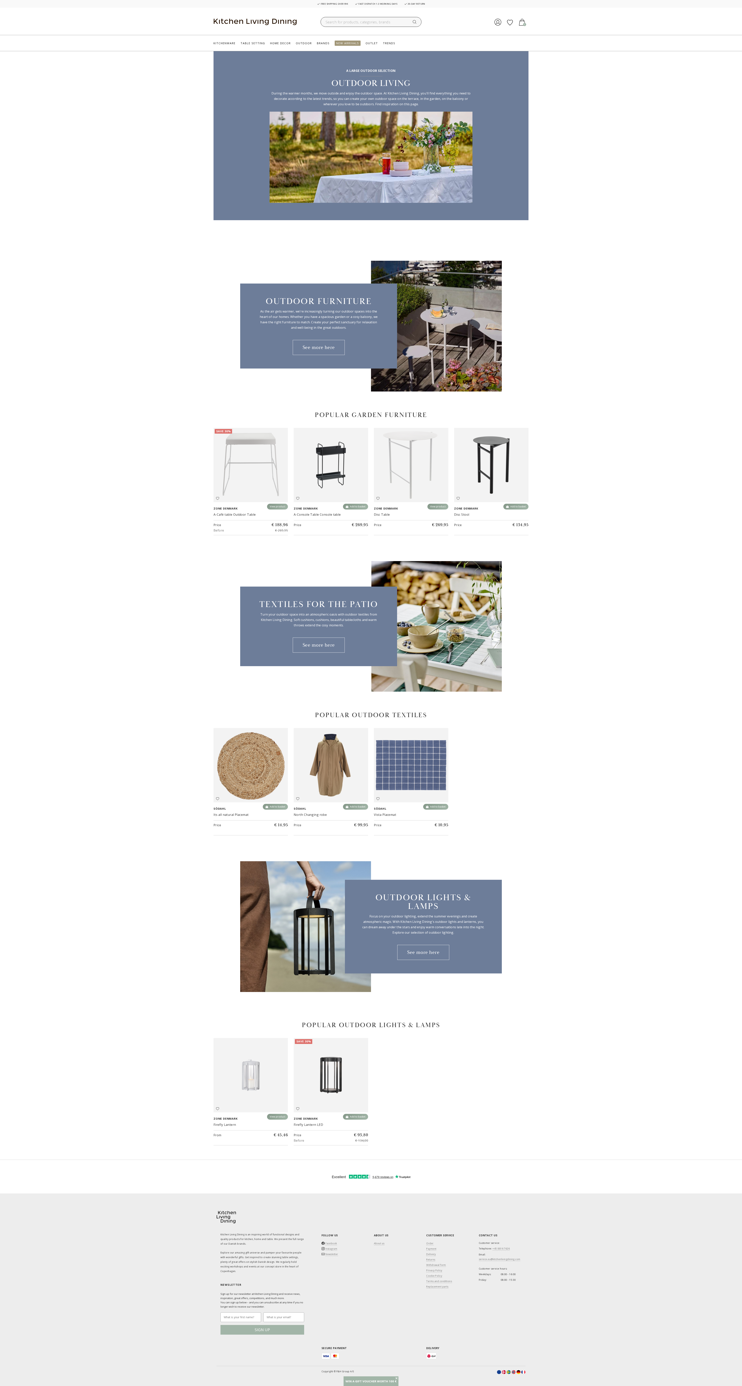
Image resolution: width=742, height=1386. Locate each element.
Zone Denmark (226, 508)
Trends (389, 43)
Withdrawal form (436, 1265)
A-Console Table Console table (317, 514)
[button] (371, 1381)
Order (429, 1243)
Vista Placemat (385, 815)
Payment (431, 1248)
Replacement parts (437, 1286)
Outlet (372, 43)
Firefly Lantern (225, 1125)
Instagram (331, 1248)
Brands (323, 43)
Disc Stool (461, 514)
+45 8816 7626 (501, 1248)
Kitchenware (225, 43)
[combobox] (371, 22)
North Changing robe (310, 815)
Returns (430, 1259)
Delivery (431, 1254)
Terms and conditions (439, 1281)
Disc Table (382, 514)
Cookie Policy (434, 1275)
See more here (319, 347)
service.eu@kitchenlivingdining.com (499, 1259)
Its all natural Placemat (231, 815)
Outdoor (304, 43)
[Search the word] (415, 22)
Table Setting (253, 43)
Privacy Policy (434, 1270)
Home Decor (280, 43)
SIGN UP (262, 1329)
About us (379, 1243)
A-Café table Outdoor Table (235, 514)
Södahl (220, 808)
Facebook (331, 1243)
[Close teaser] (396, 1378)
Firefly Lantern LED (308, 1125)
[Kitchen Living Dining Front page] (255, 22)
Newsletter (331, 1254)
